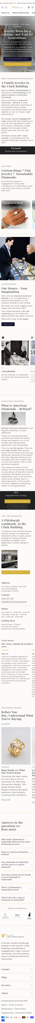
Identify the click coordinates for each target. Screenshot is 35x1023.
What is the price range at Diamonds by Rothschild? (13, 898)
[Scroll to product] (3, 338)
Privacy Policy (20, 1009)
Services (5, 985)
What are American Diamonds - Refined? (15, 853)
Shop (4, 977)
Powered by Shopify (23, 1013)
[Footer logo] (12, 936)
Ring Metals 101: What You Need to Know (13, 771)
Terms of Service (16, 1005)
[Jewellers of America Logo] (19, 916)
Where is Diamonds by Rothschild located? (11, 888)
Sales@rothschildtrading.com (14, 602)
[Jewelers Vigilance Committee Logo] (8, 916)
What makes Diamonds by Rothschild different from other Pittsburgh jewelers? (15, 841)
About (4, 993)
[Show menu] (2, 7)
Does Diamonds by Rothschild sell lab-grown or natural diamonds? (14, 864)
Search (4, 1005)
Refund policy (7, 1009)
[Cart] (32, 7)
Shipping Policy (7, 1013)
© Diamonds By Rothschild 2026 (14, 1001)
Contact (5, 969)
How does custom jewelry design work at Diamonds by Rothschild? (16, 877)
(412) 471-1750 (7, 599)
